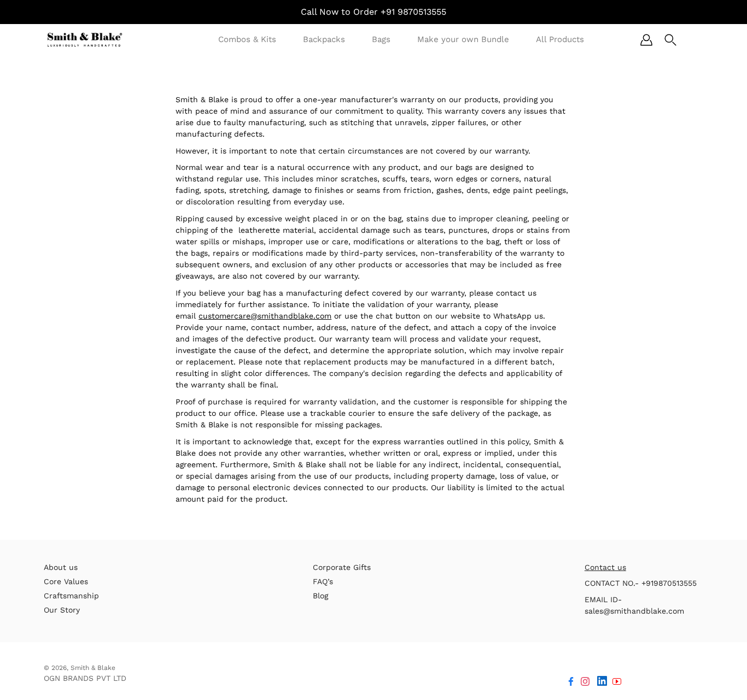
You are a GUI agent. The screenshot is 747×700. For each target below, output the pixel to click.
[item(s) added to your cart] (694, 40)
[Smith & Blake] (85, 40)
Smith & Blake (93, 668)
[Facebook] (571, 681)
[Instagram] (585, 681)
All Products (560, 39)
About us (61, 567)
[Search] (670, 40)
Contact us (605, 567)
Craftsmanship (71, 595)
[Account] (646, 40)
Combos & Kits (247, 39)
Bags (381, 39)
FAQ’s (323, 581)
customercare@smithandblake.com (265, 315)
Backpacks (324, 39)
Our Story (62, 609)
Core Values (66, 581)
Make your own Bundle (463, 39)
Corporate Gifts (342, 567)
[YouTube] (616, 681)
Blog (320, 595)
